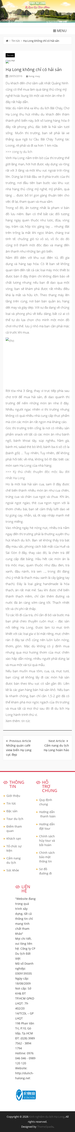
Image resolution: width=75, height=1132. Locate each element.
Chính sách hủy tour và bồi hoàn (47, 840)
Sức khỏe (12, 870)
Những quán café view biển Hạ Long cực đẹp (18, 750)
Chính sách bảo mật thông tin (47, 857)
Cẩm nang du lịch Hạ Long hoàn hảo (56, 747)
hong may (34, 76)
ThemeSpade (45, 1126)
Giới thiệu (13, 796)
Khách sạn (13, 838)
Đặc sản (12, 811)
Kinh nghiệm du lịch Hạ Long (46, 1117)
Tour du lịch (14, 819)
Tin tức (15, 41)
